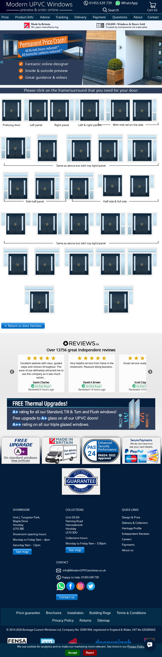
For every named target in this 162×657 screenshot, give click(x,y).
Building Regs (100, 613)
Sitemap (103, 620)
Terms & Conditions (131, 613)
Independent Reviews (135, 534)
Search (113, 10)
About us (127, 550)
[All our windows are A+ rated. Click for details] (21, 450)
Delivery (80, 17)
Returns (85, 620)
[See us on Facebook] (71, 586)
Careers (126, 539)
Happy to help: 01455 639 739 (80, 577)
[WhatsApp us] (61, 586)
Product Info (24, 17)
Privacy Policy (63, 620)
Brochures (53, 613)
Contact (153, 17)
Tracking (62, 17)
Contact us (66, 597)
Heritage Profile (132, 528)
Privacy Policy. (136, 646)
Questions (119, 17)
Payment (99, 17)
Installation (75, 613)
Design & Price (131, 517)
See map (22, 551)
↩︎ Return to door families (23, 326)
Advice (45, 17)
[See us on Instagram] (81, 586)
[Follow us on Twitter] (91, 586)
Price (5, 17)
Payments (128, 545)
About (138, 17)
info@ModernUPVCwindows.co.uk (84, 570)
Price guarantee (28, 613)
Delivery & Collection (135, 523)
